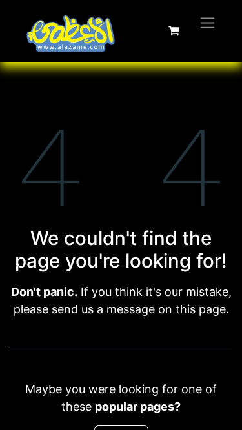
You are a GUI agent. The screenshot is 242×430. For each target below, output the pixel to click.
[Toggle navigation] (207, 22)
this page (201, 309)
